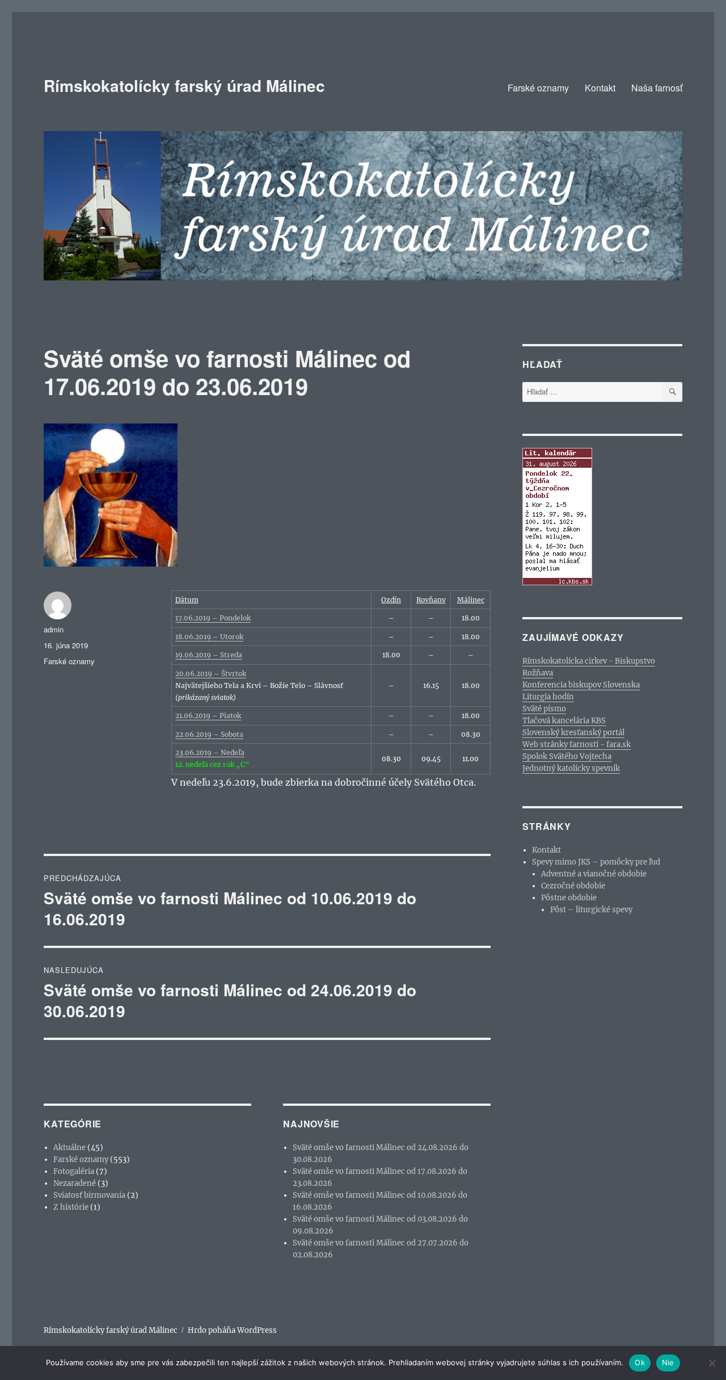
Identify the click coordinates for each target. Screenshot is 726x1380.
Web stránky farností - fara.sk (576, 744)
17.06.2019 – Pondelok (213, 618)
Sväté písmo (544, 709)
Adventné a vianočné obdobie (594, 874)
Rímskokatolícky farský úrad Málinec (184, 85)
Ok (640, 1362)
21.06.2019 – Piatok (208, 715)
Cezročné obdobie (573, 886)
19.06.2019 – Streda (208, 655)
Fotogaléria (73, 1171)
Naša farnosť (656, 87)
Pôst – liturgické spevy (591, 910)
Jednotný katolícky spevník (571, 768)
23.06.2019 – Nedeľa (209, 752)
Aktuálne (69, 1147)
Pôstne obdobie (569, 898)
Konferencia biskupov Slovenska (581, 685)
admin (54, 629)
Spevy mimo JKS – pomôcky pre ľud (596, 862)
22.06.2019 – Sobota (209, 734)
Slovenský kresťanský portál (573, 732)
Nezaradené (74, 1183)
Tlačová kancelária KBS (564, 720)
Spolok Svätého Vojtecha (566, 756)
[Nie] (711, 1363)
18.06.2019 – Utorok (209, 636)
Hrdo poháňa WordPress (232, 1330)
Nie (668, 1362)
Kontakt (600, 87)
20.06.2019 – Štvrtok (210, 673)
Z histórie (70, 1207)
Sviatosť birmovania (89, 1195)
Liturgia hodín (548, 697)
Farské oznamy (538, 87)
